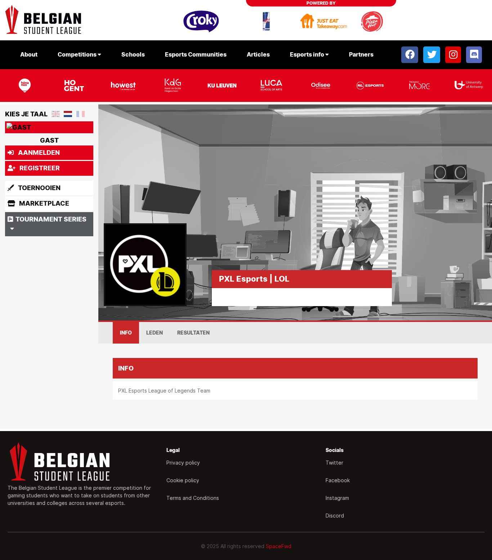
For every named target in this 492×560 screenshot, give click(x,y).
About (28, 54)
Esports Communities (196, 54)
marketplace (43, 203)
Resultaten (193, 333)
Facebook (338, 480)
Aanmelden (38, 152)
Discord (335, 515)
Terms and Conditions (192, 498)
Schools (133, 54)
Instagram (337, 498)
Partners (361, 54)
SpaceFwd (278, 546)
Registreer (39, 168)
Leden (154, 333)
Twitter (334, 463)
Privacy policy (183, 463)
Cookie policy (182, 480)
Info (126, 333)
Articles (258, 54)
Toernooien (39, 188)
